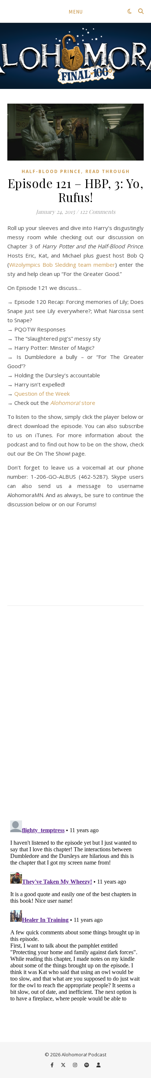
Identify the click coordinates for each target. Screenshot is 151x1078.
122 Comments (97, 211)
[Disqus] (75, 714)
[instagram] (75, 1065)
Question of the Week (42, 393)
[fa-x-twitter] (64, 1065)
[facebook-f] (53, 1065)
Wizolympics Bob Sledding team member (62, 264)
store (72, 402)
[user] (98, 1065)
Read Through (107, 171)
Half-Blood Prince (51, 171)
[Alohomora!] (75, 56)
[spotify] (87, 1065)
